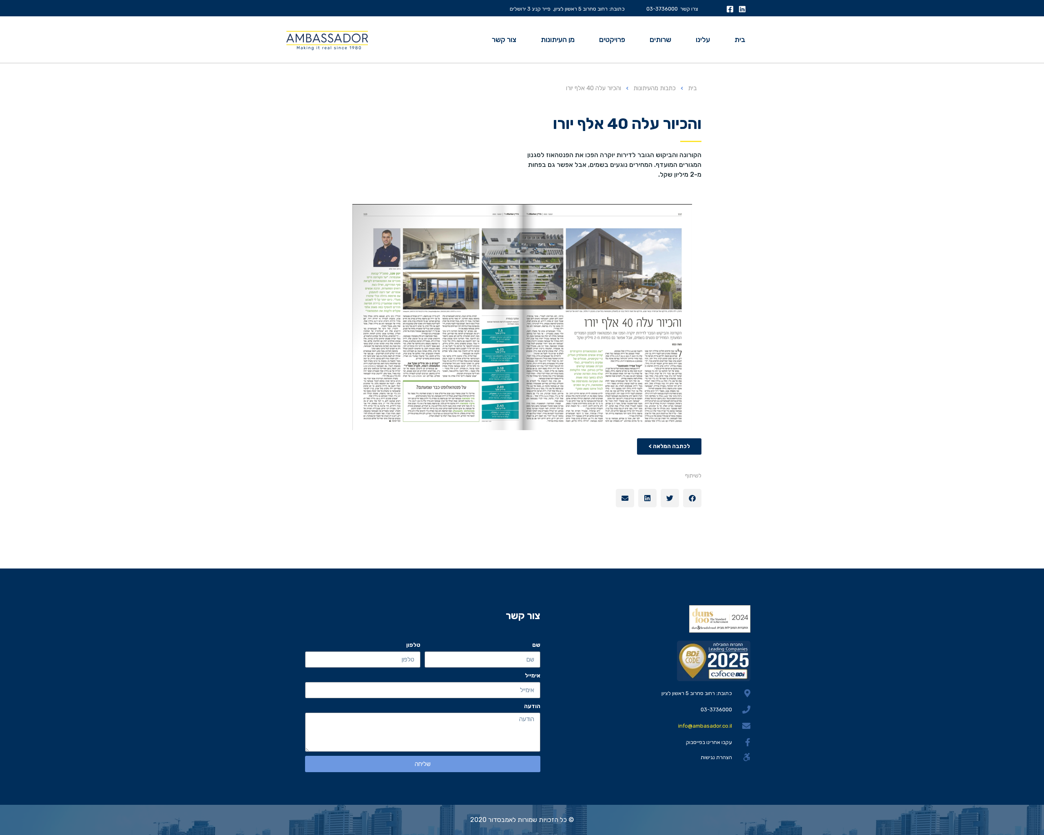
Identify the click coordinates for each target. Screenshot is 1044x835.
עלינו (703, 39)
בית (739, 39)
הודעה (532, 706)
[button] (692, 498)
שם (536, 645)
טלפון (413, 645)
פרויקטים (612, 39)
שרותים (660, 39)
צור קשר (504, 39)
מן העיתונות (558, 39)
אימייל (532, 675)
